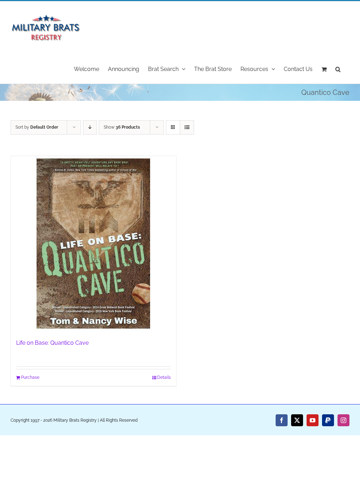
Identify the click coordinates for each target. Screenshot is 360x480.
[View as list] (187, 127)
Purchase (30, 377)
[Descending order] (90, 127)
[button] (338, 68)
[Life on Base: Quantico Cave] (93, 244)
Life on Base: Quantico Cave (52, 342)
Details (164, 377)
